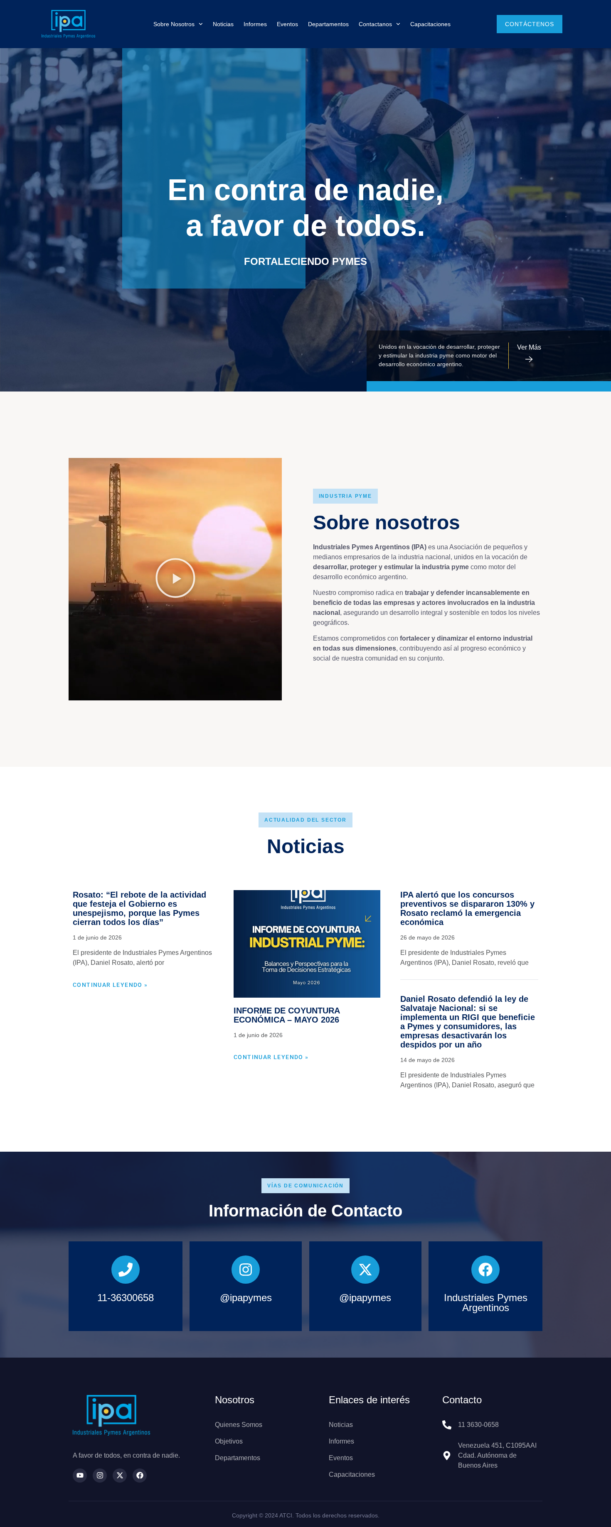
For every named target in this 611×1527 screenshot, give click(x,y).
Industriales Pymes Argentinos (485, 1302)
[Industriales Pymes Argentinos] (485, 1269)
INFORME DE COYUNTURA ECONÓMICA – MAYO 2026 (287, 1015)
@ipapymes (246, 1297)
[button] (175, 579)
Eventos (287, 24)
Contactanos (375, 24)
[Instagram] (100, 1475)
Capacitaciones (430, 24)
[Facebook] (140, 1475)
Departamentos (328, 24)
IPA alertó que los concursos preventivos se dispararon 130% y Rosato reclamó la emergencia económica (467, 908)
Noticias (223, 24)
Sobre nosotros (174, 24)
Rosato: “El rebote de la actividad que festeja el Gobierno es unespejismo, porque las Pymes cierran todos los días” (139, 908)
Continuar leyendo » (110, 984)
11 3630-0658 (478, 1424)
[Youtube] (80, 1475)
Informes (255, 24)
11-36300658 (125, 1297)
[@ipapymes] (246, 1269)
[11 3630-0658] (446, 1424)
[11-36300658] (125, 1269)
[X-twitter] (120, 1475)
